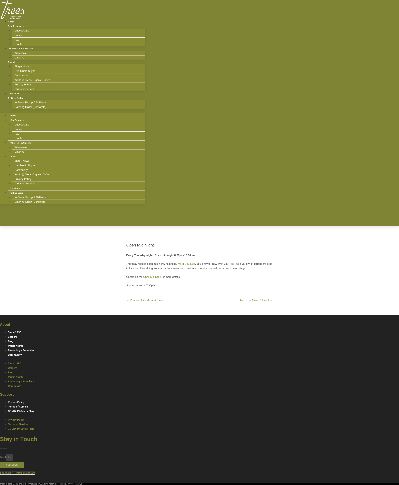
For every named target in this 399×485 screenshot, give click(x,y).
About (11, 62)
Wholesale (20, 53)
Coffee (18, 35)
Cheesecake (21, 30)
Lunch (18, 138)
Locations (15, 188)
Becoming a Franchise (21, 350)
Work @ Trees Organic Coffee (32, 80)
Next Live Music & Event (256, 300)
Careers (12, 336)
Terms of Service (24, 89)
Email (3, 457)
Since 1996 (14, 332)
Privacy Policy (22, 84)
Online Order (15, 98)
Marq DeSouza (186, 263)
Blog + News (21, 66)
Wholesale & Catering (20, 49)
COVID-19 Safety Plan (21, 411)
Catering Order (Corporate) (30, 107)
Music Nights (16, 345)
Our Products (16, 26)
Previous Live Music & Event (145, 300)
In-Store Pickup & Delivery (30, 102)
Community (21, 75)
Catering (19, 57)
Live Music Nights (25, 71)
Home (13, 115)
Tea (16, 39)
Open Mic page (152, 276)
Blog (10, 341)
